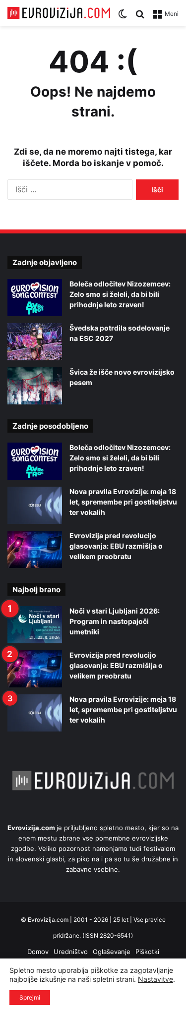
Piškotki (147, 952)
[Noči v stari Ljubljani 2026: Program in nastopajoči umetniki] (34, 624)
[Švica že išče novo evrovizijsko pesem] (34, 385)
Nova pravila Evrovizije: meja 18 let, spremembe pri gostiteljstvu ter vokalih (123, 501)
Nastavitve (155, 979)
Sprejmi (29, 997)
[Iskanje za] (140, 17)
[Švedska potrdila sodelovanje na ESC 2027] (34, 341)
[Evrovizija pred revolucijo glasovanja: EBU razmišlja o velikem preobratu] (34, 549)
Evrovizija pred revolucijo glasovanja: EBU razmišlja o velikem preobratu (116, 546)
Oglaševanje (111, 952)
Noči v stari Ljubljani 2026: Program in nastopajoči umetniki (114, 621)
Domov (38, 952)
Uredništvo (71, 952)
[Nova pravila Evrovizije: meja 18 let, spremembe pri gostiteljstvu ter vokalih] (34, 505)
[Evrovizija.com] (58, 13)
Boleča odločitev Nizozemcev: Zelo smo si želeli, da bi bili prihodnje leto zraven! (120, 294)
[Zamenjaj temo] (122, 17)
